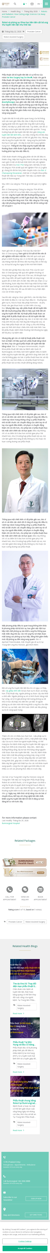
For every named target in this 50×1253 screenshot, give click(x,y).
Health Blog (15, 11)
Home (4, 11)
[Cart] (32, 4)
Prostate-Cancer (34, 31)
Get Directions (36, 1215)
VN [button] (38, 4)
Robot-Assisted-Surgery (13, 37)
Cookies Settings (25, 1241)
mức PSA (20, 165)
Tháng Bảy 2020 (31, 11)
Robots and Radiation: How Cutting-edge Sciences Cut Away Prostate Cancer (24, 14)
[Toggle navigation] (46, 4)
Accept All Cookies (25, 1248)
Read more (17, 1013)
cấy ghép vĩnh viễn (13, 690)
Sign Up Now (36, 1198)
